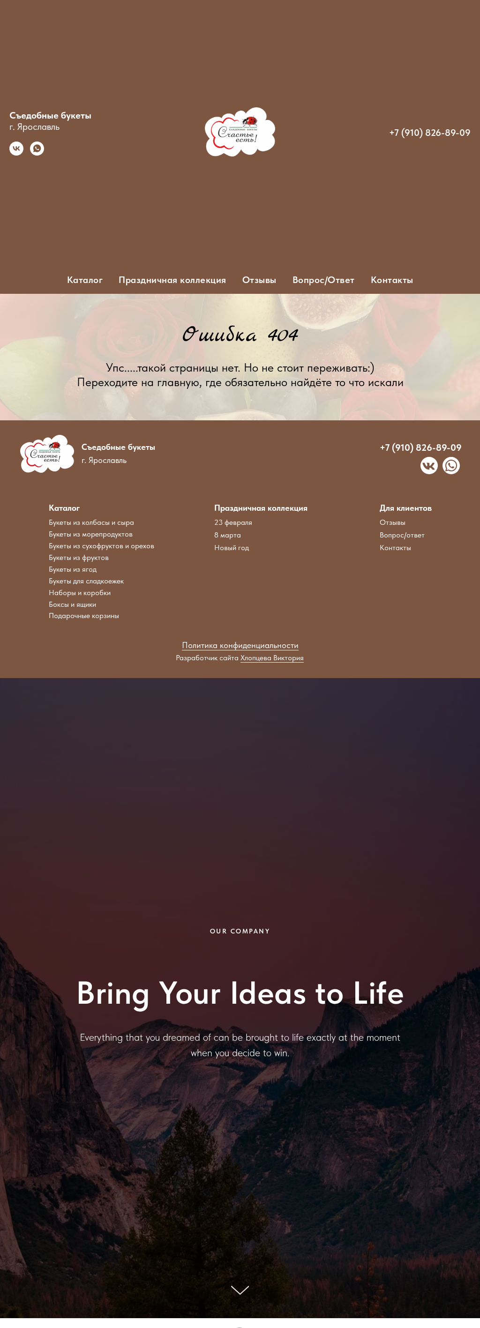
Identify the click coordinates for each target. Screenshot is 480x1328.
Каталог (64, 508)
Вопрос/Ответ (323, 279)
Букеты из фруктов (79, 557)
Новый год (231, 547)
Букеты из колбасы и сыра (91, 522)
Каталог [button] (85, 279)
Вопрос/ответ (402, 534)
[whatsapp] (37, 153)
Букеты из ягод (73, 569)
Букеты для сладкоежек (86, 580)
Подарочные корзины (84, 615)
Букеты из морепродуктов (91, 534)
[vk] (16, 153)
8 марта (227, 534)
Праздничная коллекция (261, 508)
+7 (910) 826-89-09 (430, 132)
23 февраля (233, 522)
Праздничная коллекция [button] (172, 279)
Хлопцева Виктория (272, 657)
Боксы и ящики (72, 604)
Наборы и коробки (80, 592)
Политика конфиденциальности (240, 645)
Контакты (392, 279)
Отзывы (259, 279)
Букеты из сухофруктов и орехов (101, 545)
